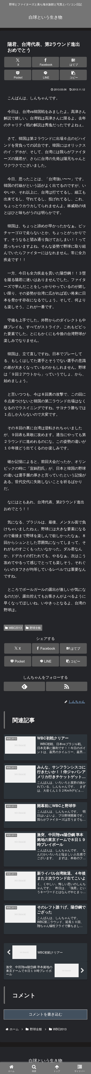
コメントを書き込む (45, 1014)
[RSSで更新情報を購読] (66, 686)
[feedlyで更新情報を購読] (24, 686)
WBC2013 (15, 628)
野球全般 (35, 628)
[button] (73, 75)
